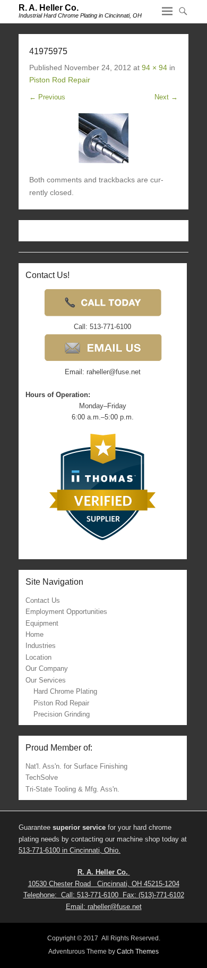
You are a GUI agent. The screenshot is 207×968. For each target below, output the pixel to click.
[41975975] (103, 138)
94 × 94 (154, 67)
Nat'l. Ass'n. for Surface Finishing (76, 766)
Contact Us (42, 600)
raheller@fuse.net (115, 907)
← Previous (47, 97)
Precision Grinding (61, 714)
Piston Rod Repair (59, 79)
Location (38, 657)
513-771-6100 (39, 850)
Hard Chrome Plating (65, 691)
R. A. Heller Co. (49, 7)
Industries (40, 646)
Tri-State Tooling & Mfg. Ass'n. (72, 789)
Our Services (45, 680)
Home (34, 634)
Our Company (46, 668)
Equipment (41, 623)
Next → (166, 97)
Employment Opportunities (66, 612)
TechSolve (41, 777)
